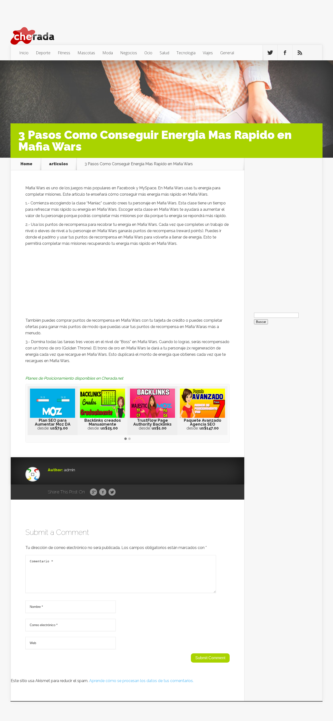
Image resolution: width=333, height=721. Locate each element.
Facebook (103, 492)
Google (93, 492)
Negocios (128, 52)
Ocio (148, 52)
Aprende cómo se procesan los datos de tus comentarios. (141, 680)
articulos (58, 164)
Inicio (24, 52)
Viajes (208, 52)
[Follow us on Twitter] (270, 53)
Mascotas (86, 52)
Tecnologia (186, 52)
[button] (125, 439)
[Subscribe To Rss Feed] (300, 53)
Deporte (43, 52)
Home (26, 164)
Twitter (112, 492)
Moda (107, 52)
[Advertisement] (127, 283)
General (227, 52)
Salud (164, 52)
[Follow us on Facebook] (285, 53)
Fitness (64, 52)
